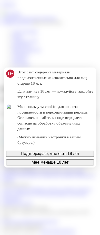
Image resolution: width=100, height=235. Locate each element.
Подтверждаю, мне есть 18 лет (50, 153)
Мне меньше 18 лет (50, 162)
